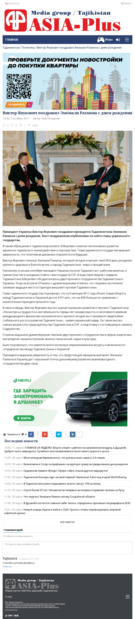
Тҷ (11, 3)
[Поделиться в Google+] (45, 434)
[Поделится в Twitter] (59, 434)
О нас (8, 596)
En (16, 3)
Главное (11, 40)
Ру (6, 3)
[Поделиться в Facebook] (31, 434)
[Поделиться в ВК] (72, 434)
